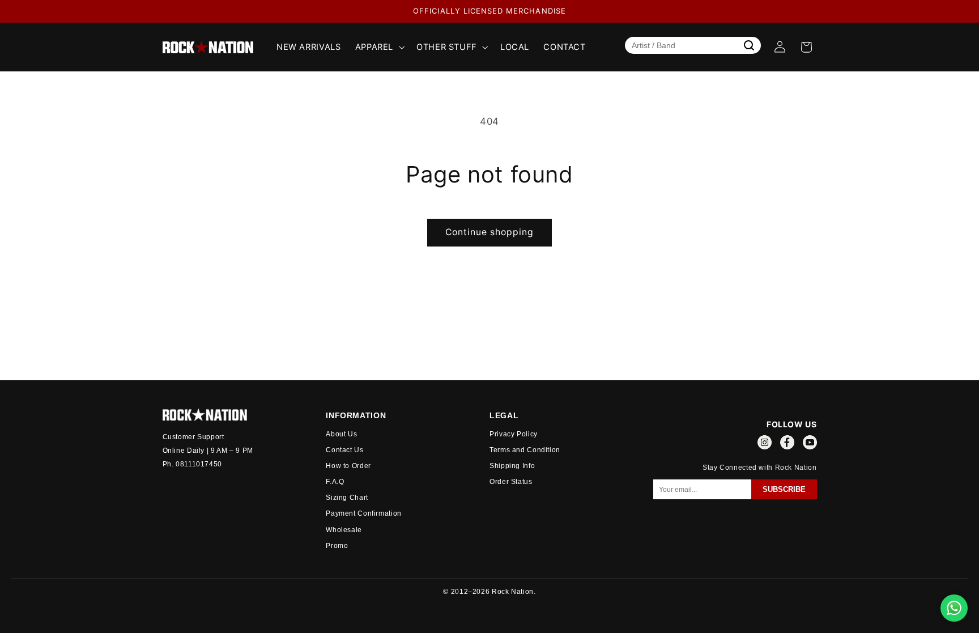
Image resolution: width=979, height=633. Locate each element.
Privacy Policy (514, 434)
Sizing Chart (347, 498)
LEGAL (504, 415)
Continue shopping (489, 232)
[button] (378, 47)
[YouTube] (810, 444)
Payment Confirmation (364, 513)
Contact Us (344, 450)
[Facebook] (787, 444)
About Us (341, 434)
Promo (337, 546)
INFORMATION (356, 415)
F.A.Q (335, 482)
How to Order (348, 466)
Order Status (511, 482)
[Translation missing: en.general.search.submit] (749, 45)
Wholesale (344, 530)
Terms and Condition (525, 450)
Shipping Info (512, 466)
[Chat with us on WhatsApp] (954, 608)
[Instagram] (764, 444)
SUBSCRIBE (784, 489)
